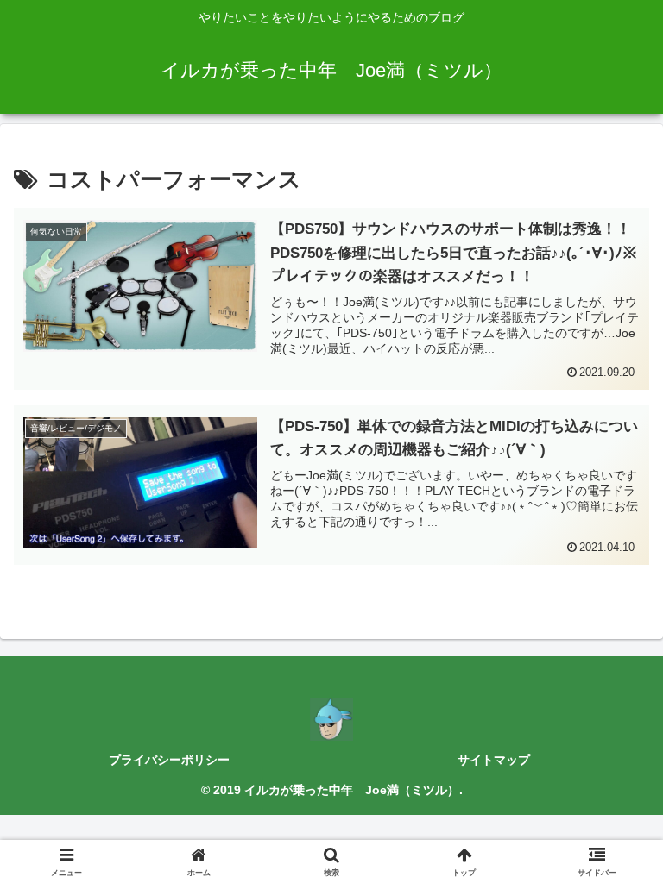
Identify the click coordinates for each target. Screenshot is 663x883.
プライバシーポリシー (169, 760)
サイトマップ (494, 760)
